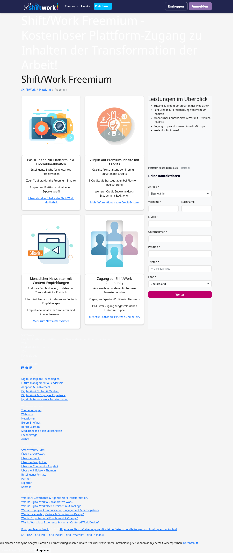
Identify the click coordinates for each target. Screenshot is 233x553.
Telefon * (153, 262)
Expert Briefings (31, 422)
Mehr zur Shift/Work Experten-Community (114, 317)
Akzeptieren (42, 550)
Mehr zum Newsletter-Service (51, 321)
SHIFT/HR (40, 535)
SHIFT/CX (26, 535)
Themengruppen (31, 410)
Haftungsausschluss (142, 529)
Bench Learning (30, 427)
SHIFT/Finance (95, 535)
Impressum (161, 529)
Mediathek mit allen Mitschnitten (41, 431)
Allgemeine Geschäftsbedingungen (81, 529)
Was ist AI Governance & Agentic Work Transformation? (54, 498)
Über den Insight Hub (34, 462)
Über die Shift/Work (33, 454)
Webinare (27, 414)
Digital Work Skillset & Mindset (40, 391)
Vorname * (154, 202)
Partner (26, 479)
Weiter (180, 294)
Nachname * (189, 202)
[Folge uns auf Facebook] (26, 368)
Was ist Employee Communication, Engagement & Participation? (60, 510)
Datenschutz (122, 529)
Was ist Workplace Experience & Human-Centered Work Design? (60, 522)
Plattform (101, 6)
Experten (26, 483)
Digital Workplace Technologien (40, 379)
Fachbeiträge (29, 435)
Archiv (25, 439)
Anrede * (153, 187)
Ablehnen (26, 550)
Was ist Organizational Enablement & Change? (49, 518)
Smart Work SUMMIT (34, 450)
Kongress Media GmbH (35, 529)
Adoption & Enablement (35, 387)
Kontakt (26, 487)
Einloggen (176, 6)
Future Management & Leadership (42, 383)
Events (85, 6)
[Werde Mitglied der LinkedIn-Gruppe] (31, 368)
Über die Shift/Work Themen (38, 470)
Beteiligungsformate (33, 474)
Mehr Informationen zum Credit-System (114, 202)
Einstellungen (9, 550)
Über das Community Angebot (39, 466)
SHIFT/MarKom (75, 535)
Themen (70, 6)
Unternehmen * (157, 232)
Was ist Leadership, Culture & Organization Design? (52, 514)
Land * (152, 277)
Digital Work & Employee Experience (43, 395)
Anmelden (200, 6)
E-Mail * (153, 217)
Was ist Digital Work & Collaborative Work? (47, 502)
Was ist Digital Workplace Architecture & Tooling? (51, 506)
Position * (154, 247)
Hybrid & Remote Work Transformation (44, 399)
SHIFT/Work (28, 89)
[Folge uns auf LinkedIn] (22, 368)
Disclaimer (108, 529)
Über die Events (30, 458)
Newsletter (28, 418)
